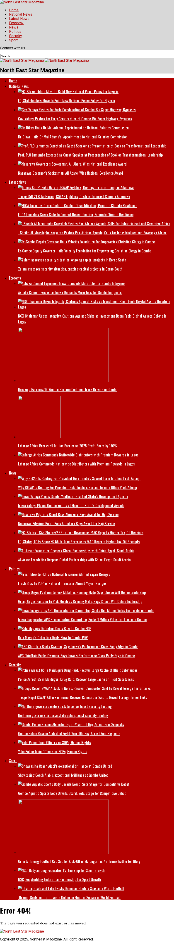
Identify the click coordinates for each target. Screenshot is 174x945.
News (13, 27)
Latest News (19, 19)
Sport (13, 40)
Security (15, 36)
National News (20, 14)
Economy (16, 23)
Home (14, 10)
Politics (15, 31)
